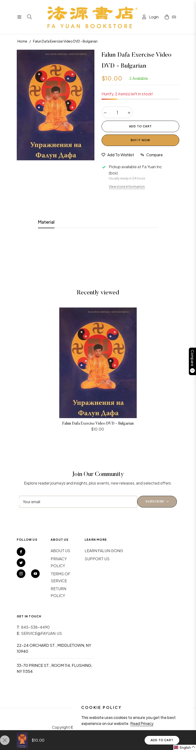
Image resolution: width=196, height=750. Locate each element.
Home (22, 41)
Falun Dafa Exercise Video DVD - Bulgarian (98, 424)
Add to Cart (162, 740)
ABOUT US (60, 550)
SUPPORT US (97, 558)
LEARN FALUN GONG (104, 550)
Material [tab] (46, 222)
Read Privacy (141, 723)
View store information (127, 186)
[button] (184, 747)
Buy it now (140, 140)
